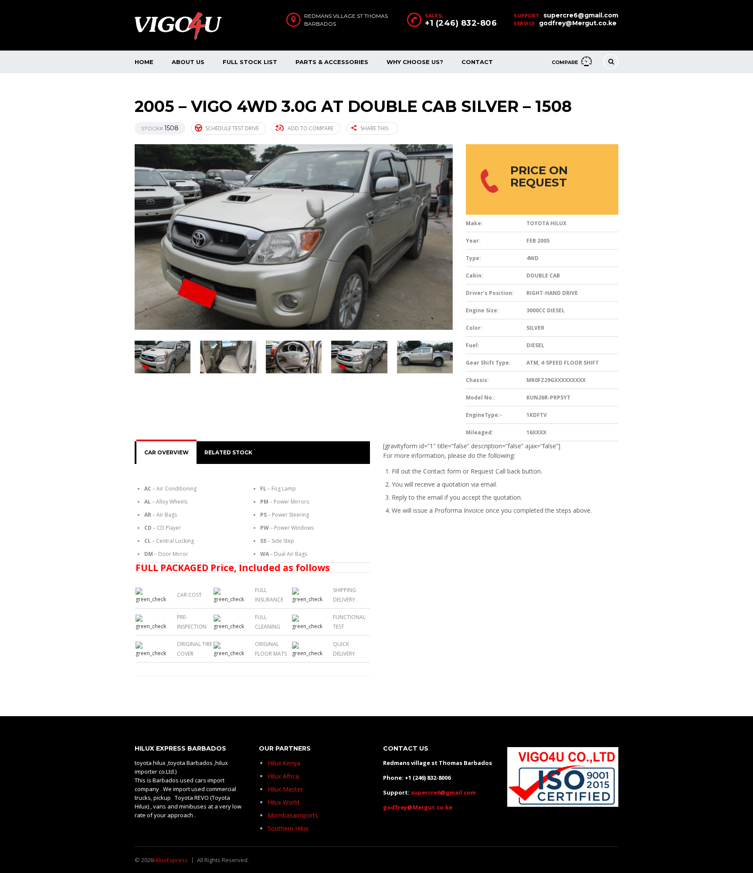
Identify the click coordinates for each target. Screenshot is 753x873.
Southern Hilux (288, 828)
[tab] (166, 452)
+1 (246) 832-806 (461, 23)
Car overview (166, 452)
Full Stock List (250, 61)
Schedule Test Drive (232, 128)
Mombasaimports (293, 815)
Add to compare (310, 128)
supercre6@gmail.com (580, 15)
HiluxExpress (170, 860)
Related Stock (228, 452)
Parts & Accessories (331, 61)
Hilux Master (285, 789)
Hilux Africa (283, 776)
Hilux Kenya (284, 763)
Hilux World (283, 802)
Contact (477, 61)
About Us (188, 61)
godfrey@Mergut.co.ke (578, 23)
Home (144, 61)
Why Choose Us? (415, 61)
